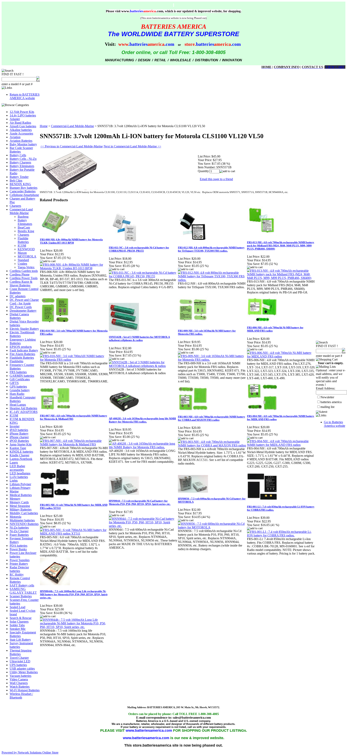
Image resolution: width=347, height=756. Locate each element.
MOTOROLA (27, 256)
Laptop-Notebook (21, 459)
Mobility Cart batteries (24, 513)
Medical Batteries (21, 495)
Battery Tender (19, 177)
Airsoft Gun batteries (23, 126)
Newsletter (327, 397)
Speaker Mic (18, 628)
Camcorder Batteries (23, 191)
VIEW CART (335, 67)
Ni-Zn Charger (19, 531)
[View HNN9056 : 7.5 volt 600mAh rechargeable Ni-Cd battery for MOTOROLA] (212, 527)
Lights (14, 480)
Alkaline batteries (21, 130)
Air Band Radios (20, 122)
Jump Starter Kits (21, 444)
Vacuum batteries (20, 675)
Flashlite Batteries (23, 240)
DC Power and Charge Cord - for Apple (24, 301)
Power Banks (18, 549)
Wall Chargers (19, 683)
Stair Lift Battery (20, 639)
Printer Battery (19, 563)
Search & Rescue (21, 618)
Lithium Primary (20, 487)
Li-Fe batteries (19, 477)
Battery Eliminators (22, 166)
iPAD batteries (19, 430)
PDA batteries (18, 545)
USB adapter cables (22, 668)
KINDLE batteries (21, 451)
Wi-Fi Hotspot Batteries (25, 690)
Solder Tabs (17, 625)
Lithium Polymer (20, 484)
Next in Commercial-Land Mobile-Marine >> (132, 146)
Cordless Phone (20, 274)
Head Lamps (18, 404)
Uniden (22, 263)
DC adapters (18, 296)
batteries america (331, 402)
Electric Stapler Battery (24, 328)
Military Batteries (21, 509)
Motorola (15, 516)
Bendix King (26, 231)
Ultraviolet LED (20, 661)
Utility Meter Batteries (24, 672)
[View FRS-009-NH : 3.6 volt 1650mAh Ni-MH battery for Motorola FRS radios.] (212, 359)
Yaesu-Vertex (26, 267)
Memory (15, 498)
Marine (14, 491)
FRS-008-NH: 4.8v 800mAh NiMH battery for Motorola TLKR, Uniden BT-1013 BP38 (71, 241)
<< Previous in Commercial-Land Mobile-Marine (71, 146)
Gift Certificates (20, 379)
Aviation (15, 137)
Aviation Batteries (21, 140)
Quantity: (204, 171)
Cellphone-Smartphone (24, 195)
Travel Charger (19, 657)
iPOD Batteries (19, 440)
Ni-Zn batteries (19, 527)
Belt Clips (16, 180)
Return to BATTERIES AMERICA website (25, 96)
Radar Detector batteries (19, 569)
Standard (23, 260)
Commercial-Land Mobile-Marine (21, 211)
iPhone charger (19, 437)
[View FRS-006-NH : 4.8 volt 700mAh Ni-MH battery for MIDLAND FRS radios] (281, 356)
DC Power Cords (21, 307)
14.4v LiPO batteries (23, 115)
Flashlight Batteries (22, 357)
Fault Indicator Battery (24, 350)
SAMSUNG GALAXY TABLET (23, 590)
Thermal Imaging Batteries (21, 652)
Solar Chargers (19, 621)
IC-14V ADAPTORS (24, 412)
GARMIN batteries (22, 375)
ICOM (22, 245)
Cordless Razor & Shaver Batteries (21, 283)
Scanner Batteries (21, 596)
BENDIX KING (20, 184)
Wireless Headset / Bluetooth (21, 695)
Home (44, 126)
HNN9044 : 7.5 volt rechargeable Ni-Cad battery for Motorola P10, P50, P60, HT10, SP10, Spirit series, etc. (139, 502)
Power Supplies (20, 560)
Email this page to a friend (216, 179)
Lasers (14, 462)
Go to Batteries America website (334, 423)
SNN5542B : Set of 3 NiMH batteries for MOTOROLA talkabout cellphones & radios (139, 338)
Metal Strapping (20, 506)
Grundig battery (20, 390)
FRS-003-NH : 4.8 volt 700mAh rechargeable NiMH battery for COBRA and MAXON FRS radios (211, 418)
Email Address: (325, 388)
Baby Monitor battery (23, 144)
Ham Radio (17, 393)
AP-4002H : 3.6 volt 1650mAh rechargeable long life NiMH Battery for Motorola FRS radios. (142, 420)
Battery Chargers (20, 162)
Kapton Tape (18, 448)
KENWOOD (26, 249)
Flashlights (16, 361)
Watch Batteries (20, 686)
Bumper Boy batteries (23, 187)
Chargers (15, 205)
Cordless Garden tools (24, 271)
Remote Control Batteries (20, 579)
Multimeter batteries (22, 520)
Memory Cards (19, 502)
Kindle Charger (19, 455)
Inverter (14, 426)
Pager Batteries (19, 534)
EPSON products (21, 346)
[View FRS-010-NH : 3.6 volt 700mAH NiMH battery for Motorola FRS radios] (74, 359)
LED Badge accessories (17, 467)
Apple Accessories (21, 133)
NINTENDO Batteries (24, 524)
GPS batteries (18, 386)
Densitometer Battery (23, 310)
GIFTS (14, 383)
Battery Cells (18, 155)
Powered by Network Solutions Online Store (30, 752)
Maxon (22, 252)
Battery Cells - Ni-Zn (23, 158)
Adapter (15, 119)
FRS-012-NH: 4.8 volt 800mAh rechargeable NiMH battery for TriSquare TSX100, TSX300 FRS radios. (211, 249)
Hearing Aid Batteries (23, 408)
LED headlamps (20, 473)
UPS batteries (18, 665)
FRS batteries (18, 372)
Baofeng (23, 216)
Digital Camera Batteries (19, 316)
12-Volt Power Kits (22, 111)
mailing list (327, 407)
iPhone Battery (19, 433)
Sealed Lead (17, 607)
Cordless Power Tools (24, 278)
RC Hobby (17, 574)
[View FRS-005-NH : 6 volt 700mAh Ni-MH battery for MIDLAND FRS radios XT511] (74, 533)
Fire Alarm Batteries (22, 354)
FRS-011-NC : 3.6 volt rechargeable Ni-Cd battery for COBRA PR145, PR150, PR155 (139, 249)
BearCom (24, 227)
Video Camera (19, 679)
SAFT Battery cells (22, 585)
